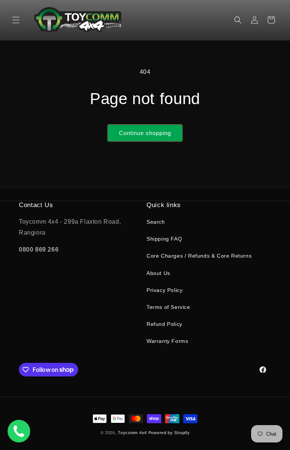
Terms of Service (168, 307)
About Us (158, 273)
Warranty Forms (167, 341)
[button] (16, 20)
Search (156, 222)
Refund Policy (164, 324)
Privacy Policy (164, 290)
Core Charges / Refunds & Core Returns (199, 256)
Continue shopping (145, 133)
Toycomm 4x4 (132, 432)
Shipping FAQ (164, 239)
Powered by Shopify (169, 432)
